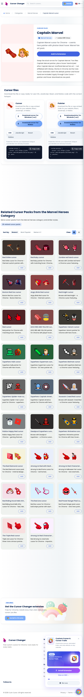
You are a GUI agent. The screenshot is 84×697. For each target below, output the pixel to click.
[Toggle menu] (2, 4)
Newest (15, 232)
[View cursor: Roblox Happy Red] (14, 429)
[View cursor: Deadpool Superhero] (42, 429)
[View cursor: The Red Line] (42, 498)
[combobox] (43, 4)
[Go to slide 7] (57, 679)
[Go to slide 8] (58, 679)
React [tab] (30, 133)
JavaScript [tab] (19, 133)
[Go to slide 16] (69, 679)
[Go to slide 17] (70, 679)
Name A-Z (37, 232)
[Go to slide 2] (50, 679)
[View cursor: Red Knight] (70, 289)
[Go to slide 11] (62, 679)
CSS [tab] (9, 133)
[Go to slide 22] (77, 679)
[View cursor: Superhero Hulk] (14, 359)
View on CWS (62, 675)
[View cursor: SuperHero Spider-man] (14, 394)
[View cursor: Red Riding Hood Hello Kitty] (14, 498)
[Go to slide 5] (54, 679)
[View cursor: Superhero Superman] (42, 359)
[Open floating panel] (78, 691)
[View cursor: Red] (14, 324)
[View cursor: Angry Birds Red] (42, 289)
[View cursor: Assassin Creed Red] (70, 394)
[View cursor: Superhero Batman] (70, 359)
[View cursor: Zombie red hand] (70, 255)
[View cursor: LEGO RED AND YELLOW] (42, 324)
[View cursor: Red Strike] (14, 255)
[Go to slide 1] (48, 679)
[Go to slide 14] (66, 679)
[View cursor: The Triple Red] (14, 533)
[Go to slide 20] (74, 679)
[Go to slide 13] (65, 679)
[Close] (78, 638)
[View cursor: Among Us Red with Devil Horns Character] (42, 463)
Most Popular (26, 232)
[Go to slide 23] (78, 679)
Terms (70, 693)
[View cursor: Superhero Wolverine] (70, 429)
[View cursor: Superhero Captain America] (42, 394)
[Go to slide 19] (73, 679)
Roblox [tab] (11, 137)
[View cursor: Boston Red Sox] (14, 289)
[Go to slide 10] (61, 679)
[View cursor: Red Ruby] (42, 255)
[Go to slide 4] (53, 679)
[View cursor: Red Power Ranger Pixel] (70, 498)
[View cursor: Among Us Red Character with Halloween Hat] (70, 463)
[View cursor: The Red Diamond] (14, 463)
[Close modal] (65, 335)
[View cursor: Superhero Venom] (70, 324)
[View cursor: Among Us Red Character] (42, 533)
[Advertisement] (42, 186)
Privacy (63, 693)
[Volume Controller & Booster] (63, 659)
